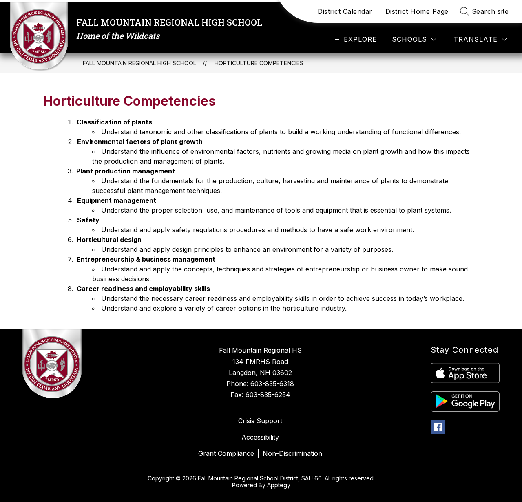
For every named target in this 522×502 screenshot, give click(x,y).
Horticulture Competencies (259, 63)
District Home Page (417, 11)
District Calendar (345, 11)
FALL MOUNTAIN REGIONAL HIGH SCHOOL (139, 63)
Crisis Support (260, 421)
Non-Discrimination (292, 453)
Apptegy (278, 485)
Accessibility (260, 437)
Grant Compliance (226, 453)
